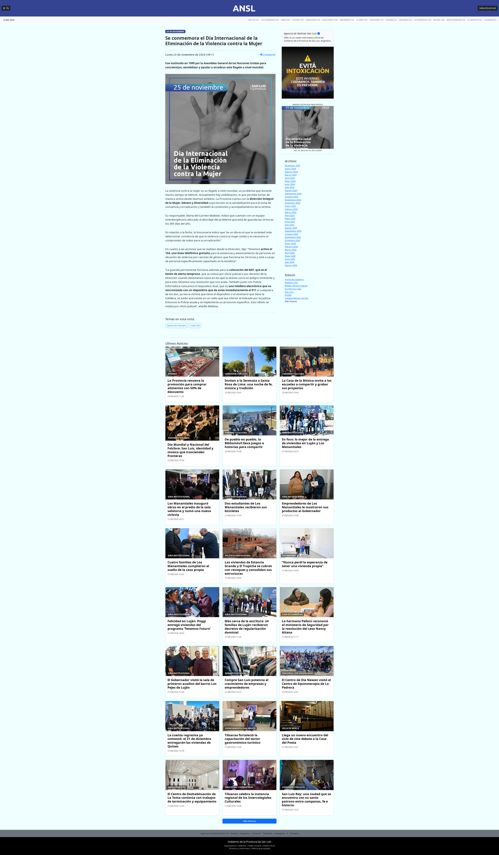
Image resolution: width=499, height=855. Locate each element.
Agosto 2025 (291, 228)
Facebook (268, 833)
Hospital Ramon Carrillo (296, 298)
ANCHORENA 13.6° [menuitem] (347, 20)
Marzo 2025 (290, 212)
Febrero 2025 (291, 209)
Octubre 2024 (291, 196)
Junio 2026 (290, 259)
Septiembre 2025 (293, 231)
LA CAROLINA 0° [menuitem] (490, 20)
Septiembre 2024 (293, 193)
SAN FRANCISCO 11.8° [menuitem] (422, 20)
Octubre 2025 (291, 234)
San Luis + (290, 292)
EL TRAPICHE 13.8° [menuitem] (475, 20)
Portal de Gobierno (294, 279)
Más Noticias (249, 821)
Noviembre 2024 (293, 199)
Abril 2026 (290, 252)
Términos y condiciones (239, 848)
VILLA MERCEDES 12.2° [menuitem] (270, 20)
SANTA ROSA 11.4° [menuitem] (377, 20)
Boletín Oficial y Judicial (296, 285)
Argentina (245, 833)
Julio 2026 (289, 262)
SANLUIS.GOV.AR (487, 8)
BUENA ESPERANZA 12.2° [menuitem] (456, 20)
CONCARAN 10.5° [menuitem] (405, 20)
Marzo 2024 (290, 175)
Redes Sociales (254, 845)
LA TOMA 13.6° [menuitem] (362, 20)
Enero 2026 (290, 243)
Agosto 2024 (291, 190)
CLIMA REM (8, 20)
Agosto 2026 (291, 265)
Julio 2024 (289, 187)
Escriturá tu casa (293, 288)
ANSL (244, 8)
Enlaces (234, 833)
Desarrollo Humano (176, 325)
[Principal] (6, 8)
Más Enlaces (291, 301)
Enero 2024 (290, 168)
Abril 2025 (290, 215)
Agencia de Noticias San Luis (215, 833)
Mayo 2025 (290, 218)
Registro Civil (291, 282)
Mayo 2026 (290, 256)
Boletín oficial (269, 845)
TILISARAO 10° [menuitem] (391, 20)
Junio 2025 (290, 221)
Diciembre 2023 (292, 165)
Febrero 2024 (291, 171)
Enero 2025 (290, 206)
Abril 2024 (290, 178)
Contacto (256, 833)
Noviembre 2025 (293, 237)
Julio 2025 (289, 224)
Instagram (280, 833)
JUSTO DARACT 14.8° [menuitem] (330, 20)
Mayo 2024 (290, 181)
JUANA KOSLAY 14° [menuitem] (313, 20)
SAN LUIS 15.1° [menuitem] (253, 20)
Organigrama (230, 845)
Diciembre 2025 (292, 240)
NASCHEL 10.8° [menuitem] (439, 20)
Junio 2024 (290, 184)
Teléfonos (242, 845)
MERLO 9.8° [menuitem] (285, 20)
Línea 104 (195, 325)
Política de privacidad (260, 848)
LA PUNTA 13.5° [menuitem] (298, 20)
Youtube (294, 833)
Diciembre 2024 (292, 203)
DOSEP (288, 295)
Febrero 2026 (291, 246)
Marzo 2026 (290, 249)
